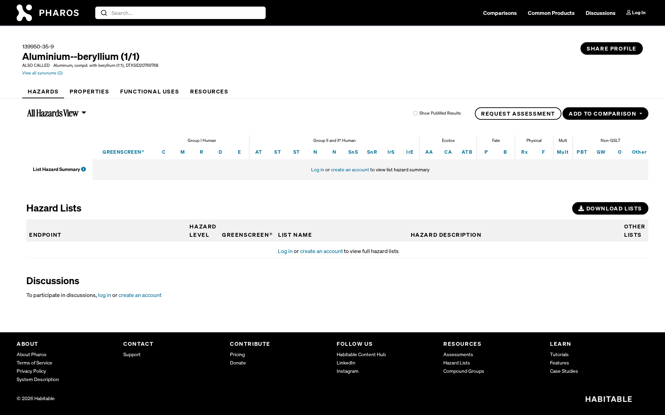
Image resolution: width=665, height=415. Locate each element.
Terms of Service (34, 362)
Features (559, 362)
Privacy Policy (31, 371)
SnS (353, 151)
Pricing (237, 354)
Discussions (600, 13)
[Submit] (103, 13)
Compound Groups (463, 371)
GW (601, 151)
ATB (467, 151)
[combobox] (180, 13)
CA (448, 151)
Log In (638, 12)
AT (259, 151)
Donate (238, 362)
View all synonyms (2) (42, 72)
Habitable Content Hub (361, 354)
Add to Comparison (603, 113)
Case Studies (564, 371)
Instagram (347, 371)
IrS (391, 151)
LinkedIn (346, 362)
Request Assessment (518, 113)
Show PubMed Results (440, 113)
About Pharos (31, 354)
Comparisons (500, 13)
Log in (317, 169)
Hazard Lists (456, 362)
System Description (38, 379)
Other (639, 151)
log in (104, 295)
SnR (372, 151)
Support (132, 354)
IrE (410, 151)
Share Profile (612, 48)
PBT (582, 151)
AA (429, 151)
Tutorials (559, 354)
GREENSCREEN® (123, 151)
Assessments (458, 354)
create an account (350, 169)
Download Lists (613, 208)
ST (277, 151)
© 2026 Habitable (36, 398)
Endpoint (45, 234)
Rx (524, 151)
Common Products (551, 13)
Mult (563, 151)
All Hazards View (53, 112)
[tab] (43, 91)
